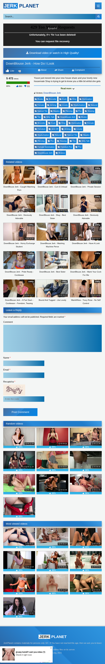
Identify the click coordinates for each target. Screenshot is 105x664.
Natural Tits (42, 111)
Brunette (52, 99)
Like (12, 71)
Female (40, 105)
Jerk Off (54, 129)
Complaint (79, 70)
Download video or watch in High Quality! (54, 52)
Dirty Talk (50, 117)
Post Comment (20, 412)
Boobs (40, 99)
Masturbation (79, 105)
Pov (80, 111)
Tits (38, 117)
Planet (21, 6)
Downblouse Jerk (67, 117)
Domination (87, 99)
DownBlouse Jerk (52, 93)
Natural (94, 105)
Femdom (41, 129)
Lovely (65, 105)
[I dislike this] (20, 71)
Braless (62, 153)
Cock (64, 99)
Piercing (68, 111)
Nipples (56, 111)
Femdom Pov (66, 147)
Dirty (74, 99)
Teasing (91, 111)
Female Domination (46, 147)
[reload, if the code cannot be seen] (14, 394)
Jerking (53, 105)
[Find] (98, 16)
